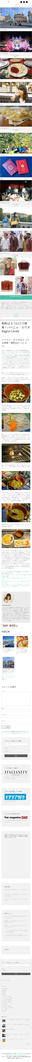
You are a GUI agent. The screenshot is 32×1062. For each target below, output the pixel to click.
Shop (16, 242)
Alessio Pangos (12, 1055)
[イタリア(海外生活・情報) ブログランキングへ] (13, 626)
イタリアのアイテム (5, 996)
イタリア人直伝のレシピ (13, 676)
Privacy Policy (22, 1055)
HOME (16, 4)
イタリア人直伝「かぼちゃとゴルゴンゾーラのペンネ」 (15, 1039)
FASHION (3, 988)
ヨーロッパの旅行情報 (5, 1006)
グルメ (3, 1004)
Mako (8, 917)
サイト (3, 720)
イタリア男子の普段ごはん (10, 1029)
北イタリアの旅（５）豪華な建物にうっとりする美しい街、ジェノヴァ (8, 671)
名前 (3, 708)
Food (16, 53)
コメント (4, 691)
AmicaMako (20, 1053)
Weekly (7, 751)
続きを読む (28, 1044)
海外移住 (3, 1010)
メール (3, 714)
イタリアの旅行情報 (5, 999)
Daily (7, 747)
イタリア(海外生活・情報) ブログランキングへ (16, 627)
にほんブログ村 (4, 627)
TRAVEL (3, 995)
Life (16, 124)
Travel (16, 5)
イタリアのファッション (6, 998)
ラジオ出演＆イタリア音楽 (6, 1007)
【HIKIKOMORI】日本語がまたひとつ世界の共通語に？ (14, 935)
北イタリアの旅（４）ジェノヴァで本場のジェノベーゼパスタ (16, 584)
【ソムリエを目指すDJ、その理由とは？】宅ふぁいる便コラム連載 (17, 1019)
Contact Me (16, 299)
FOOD (7, 676)
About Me (16, 300)
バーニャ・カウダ (7, 677)
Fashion (16, 194)
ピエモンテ (12, 677)
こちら (10, 620)
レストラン (4, 1009)
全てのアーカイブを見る (6, 980)
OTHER (3, 993)
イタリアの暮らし (5, 1001)
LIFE (2, 991)
